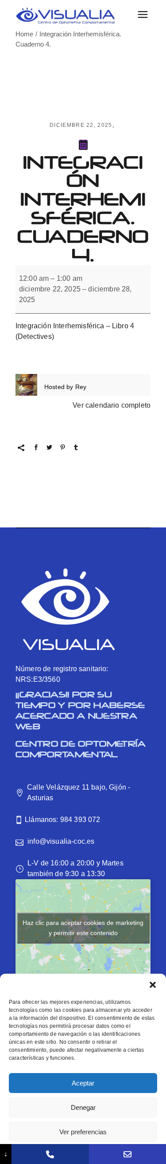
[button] (152, 984)
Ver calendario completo (112, 405)
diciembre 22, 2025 (81, 125)
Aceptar (83, 1083)
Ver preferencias (83, 1132)
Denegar (83, 1107)
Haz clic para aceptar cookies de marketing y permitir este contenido (83, 927)
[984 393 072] (50, 1154)
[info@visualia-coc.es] (127, 1154)
